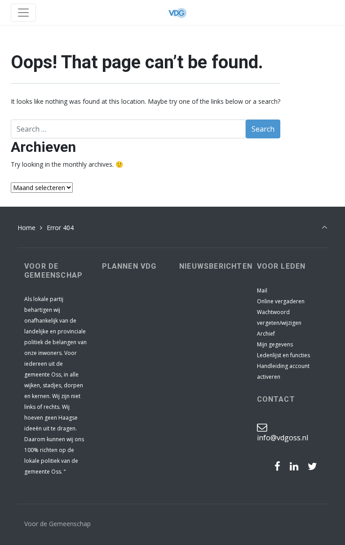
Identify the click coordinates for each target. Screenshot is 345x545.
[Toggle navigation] (23, 13)
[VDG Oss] (177, 12)
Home (26, 227)
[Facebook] (277, 466)
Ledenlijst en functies (283, 355)
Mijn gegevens (275, 344)
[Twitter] (312, 466)
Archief (266, 333)
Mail (262, 290)
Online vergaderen (281, 301)
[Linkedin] (294, 466)
